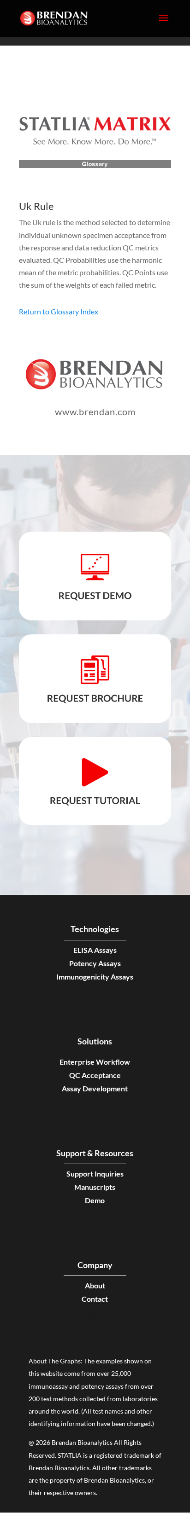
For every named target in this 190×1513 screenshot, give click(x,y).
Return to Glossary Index (58, 311)
